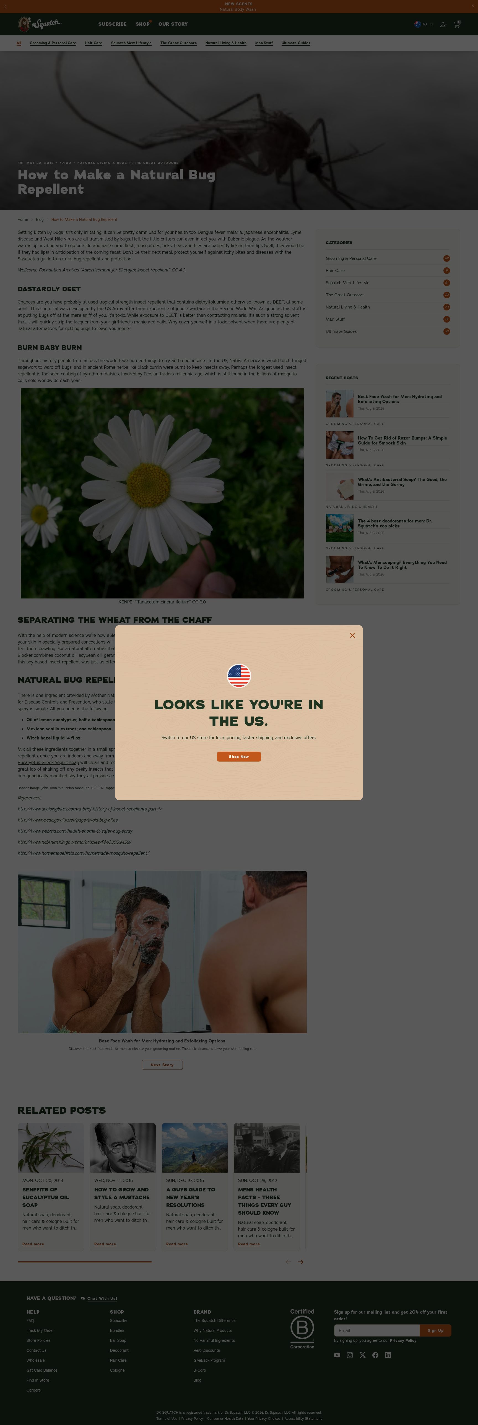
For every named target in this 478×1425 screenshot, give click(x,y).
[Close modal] (352, 635)
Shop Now (239, 756)
